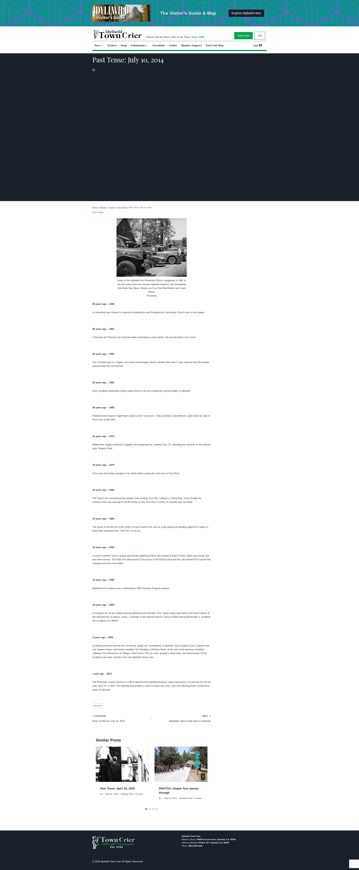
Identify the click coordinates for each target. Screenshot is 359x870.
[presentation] (122, 764)
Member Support (191, 45)
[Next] (203, 776)
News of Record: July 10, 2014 (108, 718)
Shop (124, 45)
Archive (112, 45)
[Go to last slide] (100, 776)
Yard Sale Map (215, 45)
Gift (260, 35)
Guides (173, 45)
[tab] (146, 809)
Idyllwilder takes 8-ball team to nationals (190, 718)
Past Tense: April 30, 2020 (117, 788)
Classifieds (158, 45)
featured (98, 706)
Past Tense (98, 212)
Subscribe (243, 35)
